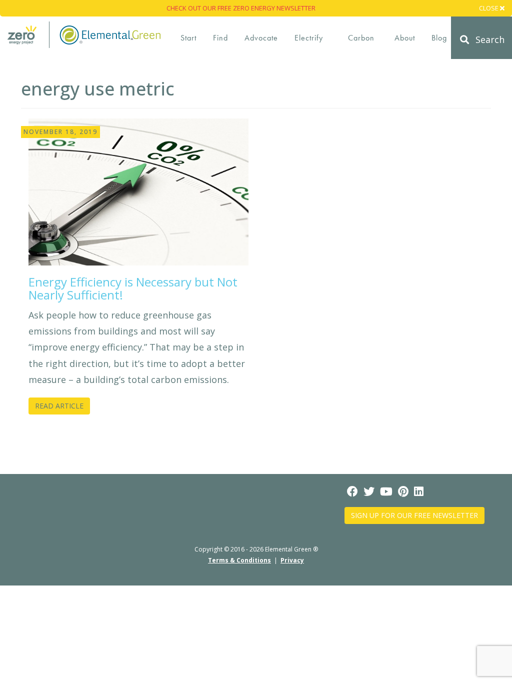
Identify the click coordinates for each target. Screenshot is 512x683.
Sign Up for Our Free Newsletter (414, 515)
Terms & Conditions (239, 560)
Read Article (59, 405)
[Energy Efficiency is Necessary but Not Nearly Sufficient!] (138, 191)
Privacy (292, 560)
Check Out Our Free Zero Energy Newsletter (241, 8)
